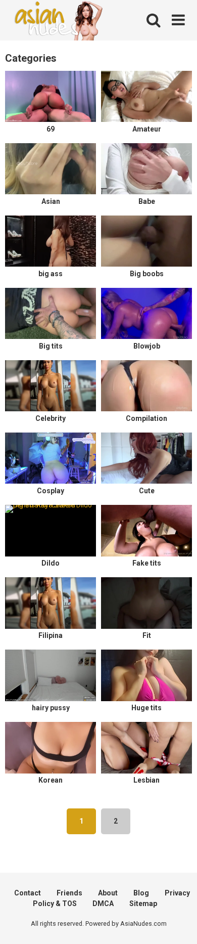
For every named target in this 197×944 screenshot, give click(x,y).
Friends (69, 893)
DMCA (103, 903)
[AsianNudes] (60, 22)
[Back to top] (178, 923)
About (108, 893)
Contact (27, 893)
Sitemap (143, 903)
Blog (141, 893)
